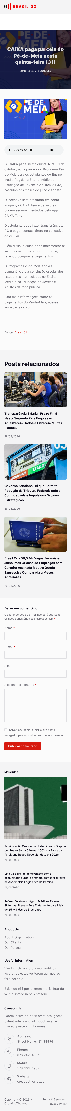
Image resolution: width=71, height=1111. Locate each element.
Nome (9, 628)
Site (7, 666)
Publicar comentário (22, 746)
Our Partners (13, 948)
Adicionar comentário (20, 685)
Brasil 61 (20, 332)
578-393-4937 (28, 1055)
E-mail (9, 647)
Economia (44, 70)
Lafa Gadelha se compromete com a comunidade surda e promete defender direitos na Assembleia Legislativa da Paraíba (35, 878)
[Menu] (65, 7)
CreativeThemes (15, 1103)
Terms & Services (54, 1099)
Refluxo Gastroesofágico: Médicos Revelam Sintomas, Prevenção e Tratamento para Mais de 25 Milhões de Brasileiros (34, 905)
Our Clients (12, 942)
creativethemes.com (32, 1081)
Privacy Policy (58, 1103)
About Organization (19, 937)
